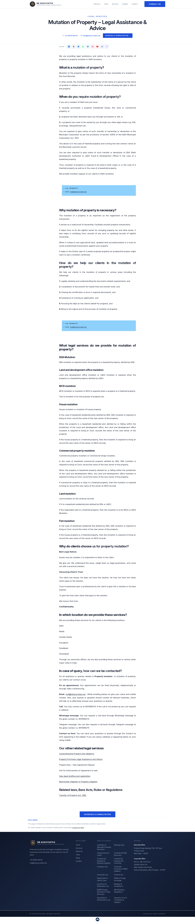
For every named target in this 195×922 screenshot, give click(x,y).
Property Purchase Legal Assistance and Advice (80, 759)
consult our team (78, 827)
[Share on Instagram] (92, 47)
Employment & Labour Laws (102, 879)
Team (106, 4)
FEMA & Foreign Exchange (120, 879)
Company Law (102, 867)
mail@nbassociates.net (91, 35)
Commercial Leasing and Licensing (118, 861)
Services (115, 4)
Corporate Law (102, 875)
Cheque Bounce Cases (103, 854)
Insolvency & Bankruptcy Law (103, 885)
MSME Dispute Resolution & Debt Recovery (103, 892)
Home (78, 845)
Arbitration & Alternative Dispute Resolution (104, 847)
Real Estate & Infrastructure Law (103, 899)
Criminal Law (118, 875)
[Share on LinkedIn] (69, 47)
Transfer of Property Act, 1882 (72, 795)
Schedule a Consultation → (117, 35)
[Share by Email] (102, 47)
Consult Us (155, 4)
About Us (97, 4)
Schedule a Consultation (97, 814)
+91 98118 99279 (71, 35)
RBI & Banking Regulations (119, 891)
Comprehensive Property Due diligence (76, 754)
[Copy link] (107, 47)
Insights (125, 4)
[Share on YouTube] (97, 47)
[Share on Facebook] (78, 47)
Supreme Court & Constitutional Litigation (120, 900)
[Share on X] (73, 47)
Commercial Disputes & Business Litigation (104, 861)
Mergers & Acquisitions (118, 885)
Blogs (78, 858)
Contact (135, 4)
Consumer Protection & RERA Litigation (121, 869)
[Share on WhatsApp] (83, 47)
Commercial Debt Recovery (120, 854)
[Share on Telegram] (88, 47)
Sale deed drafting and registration (74, 776)
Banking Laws (119, 845)
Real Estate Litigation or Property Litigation (78, 782)
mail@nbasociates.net (76, 694)
